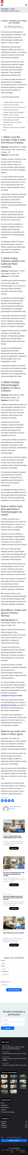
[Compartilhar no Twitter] (5, 800)
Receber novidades (14, 1140)
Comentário (5, 971)
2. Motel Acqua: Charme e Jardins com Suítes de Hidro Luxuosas (14, 108)
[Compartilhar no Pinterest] (9, 800)
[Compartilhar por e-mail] (12, 800)
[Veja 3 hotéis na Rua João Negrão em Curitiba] (4, 1076)
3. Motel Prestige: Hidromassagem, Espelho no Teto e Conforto (13, 113)
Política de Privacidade (7, 1112)
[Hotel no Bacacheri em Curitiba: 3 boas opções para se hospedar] (13, 1086)
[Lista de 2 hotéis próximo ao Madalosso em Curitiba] (4, 1091)
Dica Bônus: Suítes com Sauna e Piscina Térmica (12, 124)
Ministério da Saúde (8, 705)
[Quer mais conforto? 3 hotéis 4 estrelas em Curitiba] (4, 1081)
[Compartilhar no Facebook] (2, 800)
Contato (3, 1110)
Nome (3, 960)
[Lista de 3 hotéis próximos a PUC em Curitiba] (23, 1076)
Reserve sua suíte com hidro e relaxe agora (14, 129)
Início (2, 1103)
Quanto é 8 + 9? (6, 982)
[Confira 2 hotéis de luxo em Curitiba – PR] (23, 1086)
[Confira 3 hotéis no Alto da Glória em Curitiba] (13, 1081)
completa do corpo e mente (11, 695)
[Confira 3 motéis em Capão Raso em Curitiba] (23, 1081)
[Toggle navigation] (2, 5)
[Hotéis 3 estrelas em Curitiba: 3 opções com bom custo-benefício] (13, 1091)
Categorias (4, 1105)
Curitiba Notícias (16, 1148)
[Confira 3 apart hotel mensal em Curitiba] (4, 1086)
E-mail (3, 966)
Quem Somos (5, 1107)
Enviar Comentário (14, 990)
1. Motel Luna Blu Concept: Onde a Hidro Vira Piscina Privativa (13, 103)
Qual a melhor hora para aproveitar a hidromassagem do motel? (14, 119)
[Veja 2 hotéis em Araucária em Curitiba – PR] (13, 1076)
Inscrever (7, 1028)
